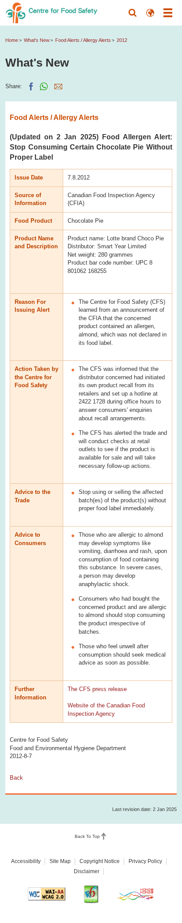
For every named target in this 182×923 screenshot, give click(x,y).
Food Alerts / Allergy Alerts (83, 40)
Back (16, 777)
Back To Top (87, 836)
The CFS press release (97, 689)
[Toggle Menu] (168, 13)
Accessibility (26, 861)
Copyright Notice (100, 861)
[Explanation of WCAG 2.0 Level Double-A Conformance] (47, 894)
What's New (36, 40)
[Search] (132, 13)
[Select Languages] (150, 13)
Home (11, 40)
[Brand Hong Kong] (136, 894)
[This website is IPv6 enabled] (91, 894)
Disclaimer (86, 871)
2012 (122, 40)
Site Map (60, 861)
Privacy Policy (145, 861)
